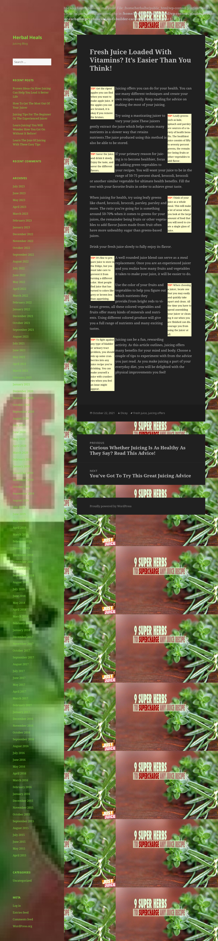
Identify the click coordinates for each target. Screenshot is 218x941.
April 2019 (19, 528)
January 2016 (21, 794)
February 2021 (22, 377)
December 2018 (23, 555)
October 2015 (21, 814)
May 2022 (19, 282)
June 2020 (19, 432)
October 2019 (21, 487)
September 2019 (23, 493)
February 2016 (22, 787)
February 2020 (22, 459)
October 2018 (21, 569)
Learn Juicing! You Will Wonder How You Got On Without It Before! (29, 129)
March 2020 (20, 452)
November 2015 (23, 807)
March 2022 (20, 295)
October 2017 (21, 650)
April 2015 (19, 855)
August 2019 (21, 500)
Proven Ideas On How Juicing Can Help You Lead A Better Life (32, 92)
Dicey (124, 413)
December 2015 (23, 801)
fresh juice (140, 413)
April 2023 (19, 207)
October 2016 (21, 732)
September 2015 (23, 821)
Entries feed (21, 912)
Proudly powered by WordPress (110, 506)
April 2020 (19, 446)
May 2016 (19, 766)
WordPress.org (22, 926)
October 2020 (21, 405)
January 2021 (21, 384)
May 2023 (19, 200)
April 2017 (19, 691)
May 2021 (19, 357)
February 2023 (22, 220)
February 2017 (22, 705)
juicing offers (156, 413)
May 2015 (19, 848)
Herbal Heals (27, 37)
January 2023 (21, 227)
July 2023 (19, 186)
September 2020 (23, 412)
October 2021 (21, 323)
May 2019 (19, 521)
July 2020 (19, 425)
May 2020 (19, 439)
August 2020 (21, 418)
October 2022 (21, 248)
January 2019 (21, 548)
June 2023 (19, 193)
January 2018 (21, 630)
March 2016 (20, 780)
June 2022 (19, 275)
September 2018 (23, 575)
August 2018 (21, 582)
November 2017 (23, 644)
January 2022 (21, 309)
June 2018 (19, 596)
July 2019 (19, 507)
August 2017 (21, 664)
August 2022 (21, 261)
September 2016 (23, 739)
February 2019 (22, 541)
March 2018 (20, 616)
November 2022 (23, 241)
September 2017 (23, 657)
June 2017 (19, 678)
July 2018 (19, 589)
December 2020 (23, 391)
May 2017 (19, 685)
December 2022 (23, 234)
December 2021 (23, 316)
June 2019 (19, 514)
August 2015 (21, 828)
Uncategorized (22, 880)
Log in (17, 906)
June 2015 (19, 842)
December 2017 (23, 637)
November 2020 (23, 398)
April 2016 (19, 773)
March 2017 (20, 698)
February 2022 (22, 302)
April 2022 (19, 289)
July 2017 (19, 671)
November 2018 (23, 562)
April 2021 (19, 364)
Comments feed (23, 919)
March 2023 (20, 214)
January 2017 (21, 712)
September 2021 (23, 330)
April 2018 (19, 609)
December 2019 (23, 473)
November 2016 (23, 726)
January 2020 (21, 466)
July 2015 (19, 835)
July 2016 (19, 753)
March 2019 (20, 534)
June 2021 (19, 350)
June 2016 (19, 760)
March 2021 (20, 371)
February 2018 (22, 623)
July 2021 (19, 343)
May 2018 (19, 603)
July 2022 (19, 268)
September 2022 (23, 254)
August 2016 (21, 746)
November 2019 (23, 480)
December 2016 (23, 719)
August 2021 (21, 336)
